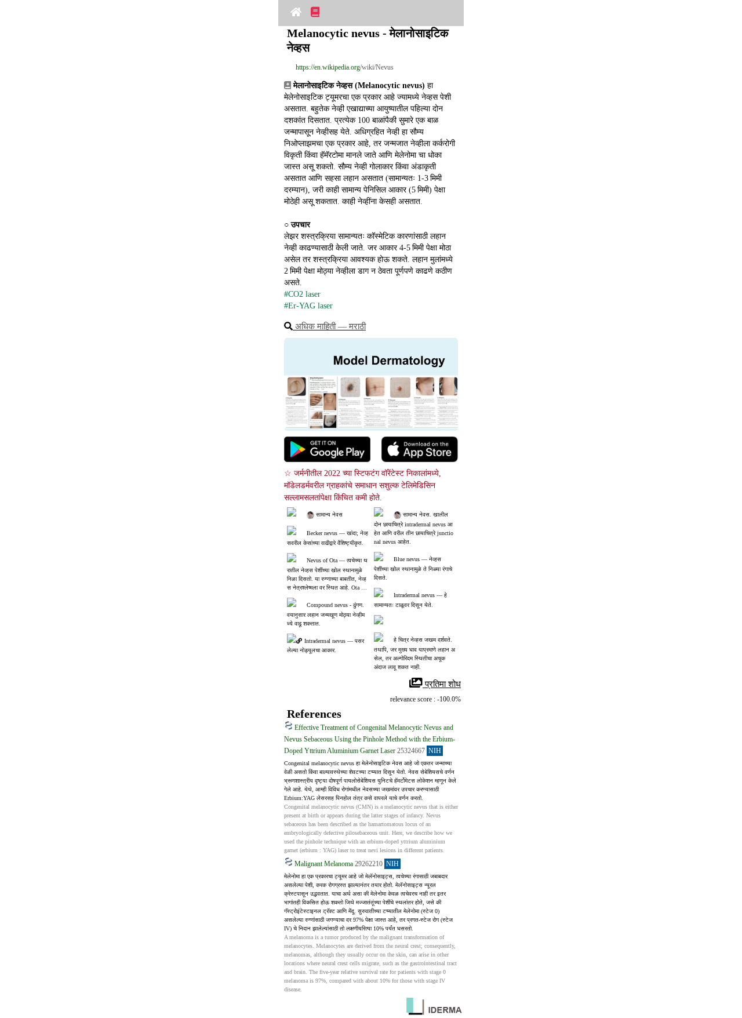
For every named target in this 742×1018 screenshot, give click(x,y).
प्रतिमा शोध (442, 684)
